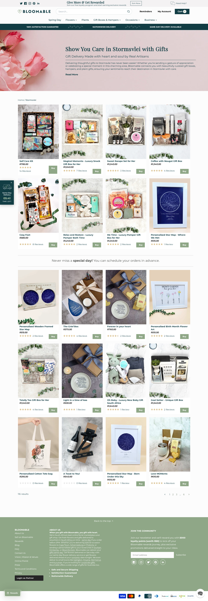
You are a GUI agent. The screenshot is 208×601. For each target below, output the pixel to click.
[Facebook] (25, 3)
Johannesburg (76, 545)
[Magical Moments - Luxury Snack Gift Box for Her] (82, 132)
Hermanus (96, 560)
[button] (200, 593)
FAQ (17, 549)
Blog (17, 545)
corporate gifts (88, 563)
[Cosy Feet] (38, 205)
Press (17, 565)
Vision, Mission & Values (26, 557)
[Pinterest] (34, 3)
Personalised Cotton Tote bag (36, 473)
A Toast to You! (71, 473)
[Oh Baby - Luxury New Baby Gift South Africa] (126, 371)
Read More (71, 74)
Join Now (136, 3)
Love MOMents (159, 473)
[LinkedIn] (38, 3)
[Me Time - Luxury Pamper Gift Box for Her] (126, 205)
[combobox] (94, 11)
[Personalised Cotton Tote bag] (38, 444)
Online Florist (21, 561)
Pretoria (90, 545)
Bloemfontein (68, 550)
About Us (19, 533)
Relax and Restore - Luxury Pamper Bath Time (78, 236)
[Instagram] (29, 3)
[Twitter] (21, 3)
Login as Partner (25, 578)
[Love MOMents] (169, 444)
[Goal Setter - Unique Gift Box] (169, 371)
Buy (53, 168)
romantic (75, 557)
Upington (78, 560)
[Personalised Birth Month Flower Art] (169, 297)
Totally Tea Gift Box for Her (34, 400)
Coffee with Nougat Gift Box (166, 161)
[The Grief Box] (82, 297)
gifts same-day (56, 552)
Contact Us (20, 553)
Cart (181, 11)
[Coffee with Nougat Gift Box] (169, 132)
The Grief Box (70, 326)
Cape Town (64, 545)
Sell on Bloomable (24, 537)
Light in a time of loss (75, 400)
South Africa (67, 540)
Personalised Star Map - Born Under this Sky (123, 475)
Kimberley (54, 550)
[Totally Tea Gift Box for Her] (38, 371)
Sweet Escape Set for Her (121, 161)
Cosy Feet (24, 235)
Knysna (86, 560)
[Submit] (128, 11)
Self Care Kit (26, 161)
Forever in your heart (119, 326)
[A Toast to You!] (82, 444)
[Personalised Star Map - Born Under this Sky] (126, 444)
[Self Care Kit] (38, 132)
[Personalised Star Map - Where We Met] (169, 205)
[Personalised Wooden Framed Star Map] (38, 297)
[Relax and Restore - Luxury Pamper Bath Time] (82, 205)
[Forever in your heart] (126, 297)
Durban (97, 548)
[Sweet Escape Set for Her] (126, 132)
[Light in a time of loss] (82, 371)
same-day (86, 540)
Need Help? (181, 3)
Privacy (18, 573)
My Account (164, 11)
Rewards (19, 541)
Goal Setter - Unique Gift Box (167, 400)
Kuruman (57, 563)
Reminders (146, 11)
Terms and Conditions (25, 569)
